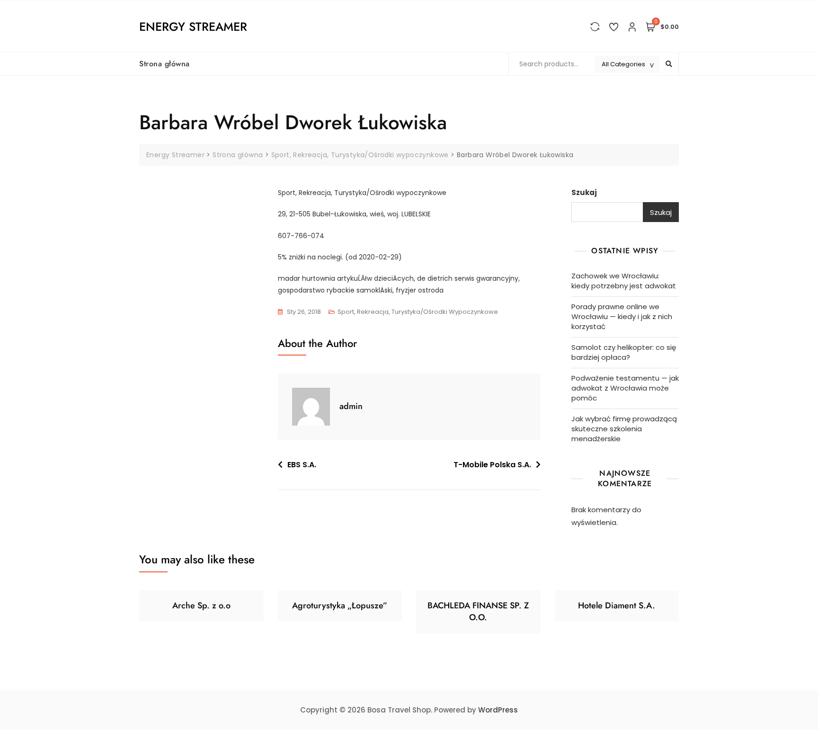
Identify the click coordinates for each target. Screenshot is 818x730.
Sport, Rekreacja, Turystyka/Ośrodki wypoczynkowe (418, 311)
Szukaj (584, 192)
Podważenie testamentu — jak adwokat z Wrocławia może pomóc (625, 388)
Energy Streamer (193, 26)
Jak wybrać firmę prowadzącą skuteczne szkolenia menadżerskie (624, 429)
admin (351, 406)
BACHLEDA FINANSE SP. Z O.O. (478, 611)
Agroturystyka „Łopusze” (339, 605)
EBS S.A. (301, 464)
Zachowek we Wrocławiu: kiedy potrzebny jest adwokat (623, 281)
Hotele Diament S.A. (616, 605)
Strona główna (164, 63)
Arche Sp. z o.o (201, 605)
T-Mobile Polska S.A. (492, 464)
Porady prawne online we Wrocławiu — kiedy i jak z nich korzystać (621, 316)
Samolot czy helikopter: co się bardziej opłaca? (623, 352)
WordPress (498, 710)
